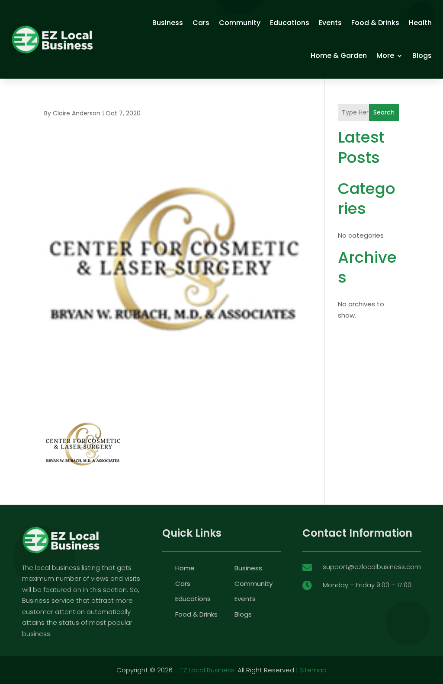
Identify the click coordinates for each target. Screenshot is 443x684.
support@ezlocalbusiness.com (372, 566)
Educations (289, 23)
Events (330, 23)
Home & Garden (339, 55)
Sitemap (313, 669)
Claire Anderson (76, 113)
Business (167, 23)
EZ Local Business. (208, 669)
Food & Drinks (375, 23)
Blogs (422, 55)
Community (239, 23)
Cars (201, 23)
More (385, 55)
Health (420, 23)
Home (185, 568)
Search (384, 112)
